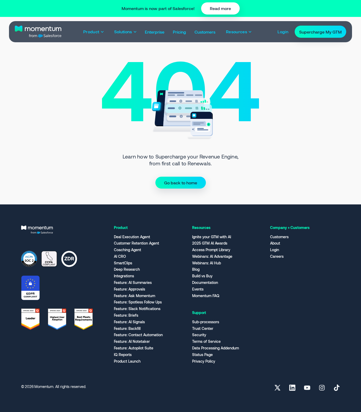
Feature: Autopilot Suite (133, 348)
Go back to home (180, 182)
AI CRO (120, 256)
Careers (277, 256)
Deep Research (127, 269)
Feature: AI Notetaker (132, 341)
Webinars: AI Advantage (212, 256)
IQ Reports (123, 355)
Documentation (205, 282)
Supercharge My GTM (320, 31)
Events (197, 289)
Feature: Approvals (129, 289)
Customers (279, 237)
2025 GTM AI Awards (209, 243)
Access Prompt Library (211, 250)
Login (274, 250)
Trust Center (202, 328)
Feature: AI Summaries (133, 282)
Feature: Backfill (127, 328)
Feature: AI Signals (129, 322)
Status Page (202, 355)
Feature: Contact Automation (138, 335)
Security (199, 335)
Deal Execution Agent (132, 237)
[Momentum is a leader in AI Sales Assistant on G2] (30, 318)
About (275, 243)
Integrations (124, 276)
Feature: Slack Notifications (137, 309)
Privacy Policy (203, 361)
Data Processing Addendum (215, 348)
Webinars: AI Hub (206, 263)
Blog (196, 269)
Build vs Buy (202, 276)
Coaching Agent (127, 250)
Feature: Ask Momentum (134, 296)
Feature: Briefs (126, 315)
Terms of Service (206, 341)
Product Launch (127, 361)
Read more (220, 8)
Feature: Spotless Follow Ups (138, 302)
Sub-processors (205, 322)
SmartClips (123, 263)
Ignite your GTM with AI (211, 237)
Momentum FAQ (205, 296)
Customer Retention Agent (136, 243)
